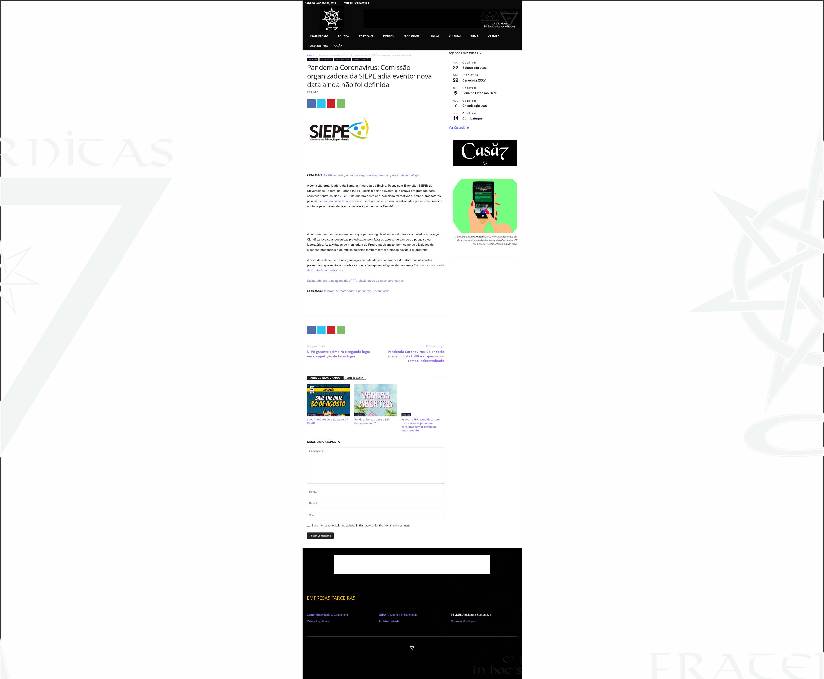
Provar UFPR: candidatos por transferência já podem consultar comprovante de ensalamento (420, 424)
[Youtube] (515, 3)
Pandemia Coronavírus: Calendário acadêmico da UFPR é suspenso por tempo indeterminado (416, 356)
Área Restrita (319, 45)
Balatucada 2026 (474, 67)
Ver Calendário (459, 127)
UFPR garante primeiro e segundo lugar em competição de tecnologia (338, 353)
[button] (515, 41)
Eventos (388, 36)
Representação (361, 59)
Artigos (310, 55)
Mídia (474, 36)
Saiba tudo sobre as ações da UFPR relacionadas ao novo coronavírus (355, 280)
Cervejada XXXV (474, 80)
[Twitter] (509, 3)
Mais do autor (355, 377)
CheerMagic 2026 (475, 105)
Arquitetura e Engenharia (398, 614)
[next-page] (442, 378)
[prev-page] (437, 378)
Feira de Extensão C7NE (480, 93)
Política (343, 36)
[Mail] (495, 3)
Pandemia (326, 59)
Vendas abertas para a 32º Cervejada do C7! (371, 421)
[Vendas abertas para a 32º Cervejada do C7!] (375, 400)
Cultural (455, 36)
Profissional (412, 36)
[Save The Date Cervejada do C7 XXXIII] (328, 400)
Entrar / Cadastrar (356, 3)
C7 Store (493, 36)
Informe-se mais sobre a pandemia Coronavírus (356, 291)
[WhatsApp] (341, 103)
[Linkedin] (489, 3)
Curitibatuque (472, 118)
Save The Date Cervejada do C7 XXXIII (327, 421)
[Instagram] (482, 3)
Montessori (463, 621)
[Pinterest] (502, 3)
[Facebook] (476, 3)
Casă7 (338, 45)
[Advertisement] (376, 161)
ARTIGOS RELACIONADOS (325, 377)
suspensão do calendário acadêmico (339, 201)
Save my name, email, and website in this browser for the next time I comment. (361, 525)
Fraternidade (319, 36)
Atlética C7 (366, 36)
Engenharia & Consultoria (327, 614)
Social (435, 36)
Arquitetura (318, 621)
